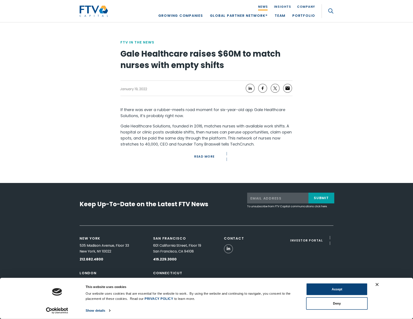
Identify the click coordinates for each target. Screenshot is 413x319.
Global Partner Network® (239, 16)
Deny (337, 303)
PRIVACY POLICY (159, 298)
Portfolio (303, 16)
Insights (282, 7)
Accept (337, 289)
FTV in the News (137, 42)
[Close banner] (377, 284)
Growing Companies (180, 16)
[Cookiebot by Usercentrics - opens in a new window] (57, 310)
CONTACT (234, 238)
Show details (95, 310)
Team (280, 16)
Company (306, 7)
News (263, 7)
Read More (204, 156)
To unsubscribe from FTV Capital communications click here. (287, 206)
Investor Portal (306, 240)
